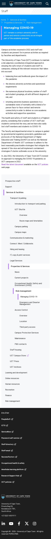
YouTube (11, 523)
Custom (34, 523)
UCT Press (14, 361)
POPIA (11, 534)
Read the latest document (12, 164)
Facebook (19, 523)
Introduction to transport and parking (30, 204)
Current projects (21, 278)
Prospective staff (12, 181)
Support (8, 187)
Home (3, 20)
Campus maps (20, 232)
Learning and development (16, 373)
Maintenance (20, 338)
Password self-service (10, 438)
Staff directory (7, 444)
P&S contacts (21, 344)
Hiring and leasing (17, 249)
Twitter (27, 523)
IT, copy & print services (20, 255)
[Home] (15, 497)
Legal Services (16, 261)
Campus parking (21, 226)
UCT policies (43, 164)
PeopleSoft (5, 419)
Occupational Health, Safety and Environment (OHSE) (28, 284)
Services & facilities (14, 192)
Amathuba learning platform (12, 469)
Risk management (23, 291)
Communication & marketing (21, 238)
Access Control (21, 310)
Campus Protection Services (27, 333)
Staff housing (15, 350)
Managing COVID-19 (28, 297)
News (17, 272)
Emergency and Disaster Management (29, 303)
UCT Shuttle (20, 209)
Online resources (12, 378)
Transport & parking (18, 198)
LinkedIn (3, 523)
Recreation (9, 390)
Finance (8, 395)
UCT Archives (15, 367)
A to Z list (5, 413)
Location (23, 321)
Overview (23, 215)
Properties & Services (20, 266)
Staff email (5, 451)
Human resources (12, 384)
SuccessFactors (7, 457)
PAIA (16, 534)
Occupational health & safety (12, 463)
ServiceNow (6, 432)
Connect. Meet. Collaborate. (21, 243)
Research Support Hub (10, 476)
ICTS (3, 425)
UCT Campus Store (18, 355)
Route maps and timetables (31, 221)
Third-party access (27, 327)
